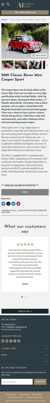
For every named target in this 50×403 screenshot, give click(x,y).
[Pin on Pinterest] (18, 204)
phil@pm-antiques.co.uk (17, 327)
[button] (8, 64)
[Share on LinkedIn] (13, 204)
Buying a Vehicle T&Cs (16, 397)
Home (4, 19)
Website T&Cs (36, 395)
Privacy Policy (11, 395)
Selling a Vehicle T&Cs (35, 397)
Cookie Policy (24, 395)
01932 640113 (10, 324)
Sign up (40, 382)
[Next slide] (47, 65)
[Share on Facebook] (3, 204)
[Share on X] (8, 204)
